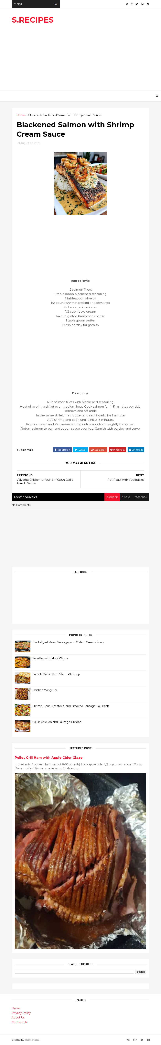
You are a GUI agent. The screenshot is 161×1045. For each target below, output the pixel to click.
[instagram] (148, 4)
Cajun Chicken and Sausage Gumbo (56, 722)
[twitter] (136, 4)
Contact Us (19, 1022)
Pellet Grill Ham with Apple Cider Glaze (48, 758)
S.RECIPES (33, 20)
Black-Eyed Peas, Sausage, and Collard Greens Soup (68, 642)
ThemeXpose (32, 1039)
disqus (126, 497)
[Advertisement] (80, 58)
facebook (140, 497)
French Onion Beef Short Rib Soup (56, 674)
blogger (112, 497)
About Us (18, 1017)
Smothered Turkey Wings (50, 658)
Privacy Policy (21, 1013)
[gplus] (142, 4)
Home (21, 115)
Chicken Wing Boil (45, 690)
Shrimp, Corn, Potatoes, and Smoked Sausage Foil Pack (70, 706)
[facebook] (132, 4)
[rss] (127, 4)
